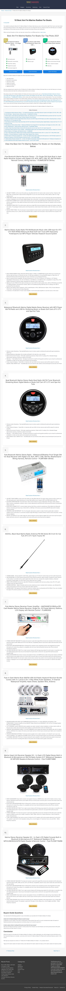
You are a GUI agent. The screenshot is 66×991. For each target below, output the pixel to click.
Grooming (28, 7)
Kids (40, 7)
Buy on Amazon (33, 216)
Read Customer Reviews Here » (33, 189)
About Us (56, 987)
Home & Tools (46, 7)
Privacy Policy (27, 987)
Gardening (35, 7)
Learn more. (43, 32)
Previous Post (10, 950)
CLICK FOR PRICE (13, 71)
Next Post (57, 950)
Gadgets (22, 7)
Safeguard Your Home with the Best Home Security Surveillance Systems (7, 971)
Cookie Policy (35, 987)
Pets (17, 7)
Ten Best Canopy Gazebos (7, 967)
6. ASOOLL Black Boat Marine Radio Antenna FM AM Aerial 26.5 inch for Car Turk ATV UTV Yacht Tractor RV (27, 128)
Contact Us (62, 987)
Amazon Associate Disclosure (46, 987)
